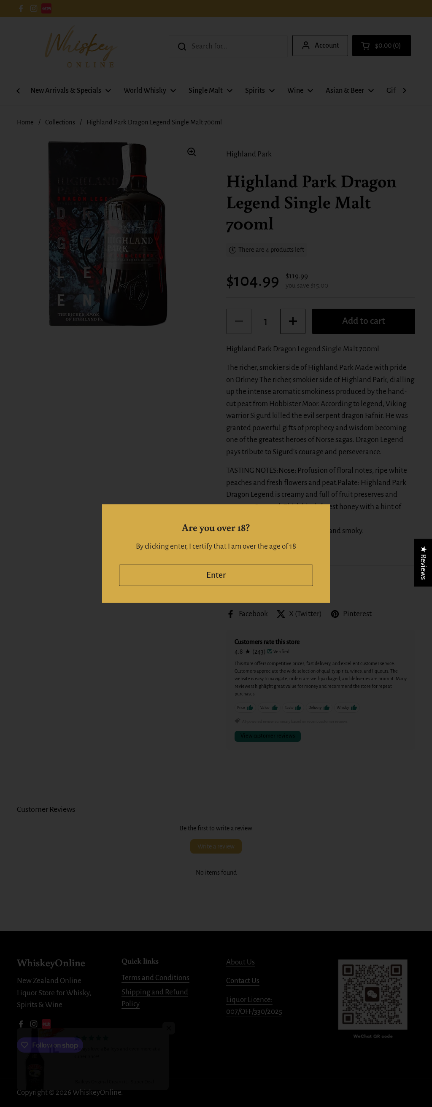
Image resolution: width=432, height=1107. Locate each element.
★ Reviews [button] (423, 562)
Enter (216, 575)
